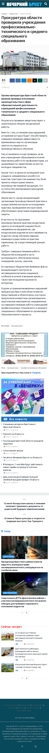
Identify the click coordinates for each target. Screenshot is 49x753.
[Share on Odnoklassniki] (29, 80)
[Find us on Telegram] (26, 746)
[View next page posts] (27, 612)
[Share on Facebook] (12, 80)
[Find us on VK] (15, 746)
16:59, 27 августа (11, 446)
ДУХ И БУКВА (8, 556)
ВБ (17, 644)
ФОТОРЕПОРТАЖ (24, 711)
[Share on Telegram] (24, 80)
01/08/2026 (30, 670)
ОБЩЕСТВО (13, 14)
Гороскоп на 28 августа (13, 434)
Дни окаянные (9, 593)
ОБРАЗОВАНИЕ (25, 14)
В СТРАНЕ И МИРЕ (11, 705)
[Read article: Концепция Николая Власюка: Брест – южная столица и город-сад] (7, 667)
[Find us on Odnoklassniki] (19, 746)
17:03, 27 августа (11, 437)
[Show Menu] (3, 4)
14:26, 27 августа (11, 473)
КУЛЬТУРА (12, 708)
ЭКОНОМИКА (37, 705)
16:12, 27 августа (11, 453)
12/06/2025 (5, 87)
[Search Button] (45, 4)
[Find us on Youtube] (32, 746)
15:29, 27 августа (11, 460)
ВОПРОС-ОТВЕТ (33, 708)
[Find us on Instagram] (29, 746)
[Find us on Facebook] (12, 746)
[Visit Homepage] (24, 4)
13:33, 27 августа (11, 482)
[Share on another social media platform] (45, 80)
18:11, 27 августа (11, 430)
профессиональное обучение (33, 368)
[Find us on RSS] (36, 746)
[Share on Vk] (18, 80)
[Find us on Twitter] (22, 746)
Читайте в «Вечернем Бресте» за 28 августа (22, 457)
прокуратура (12, 368)
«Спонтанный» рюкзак (13, 450)
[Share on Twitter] (34, 80)
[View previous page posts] (22, 612)
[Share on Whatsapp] (40, 80)
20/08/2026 (30, 644)
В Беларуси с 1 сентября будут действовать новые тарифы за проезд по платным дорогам (23, 467)
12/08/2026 (30, 660)
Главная (4, 14)
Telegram (36, 373)
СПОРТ (21, 708)
